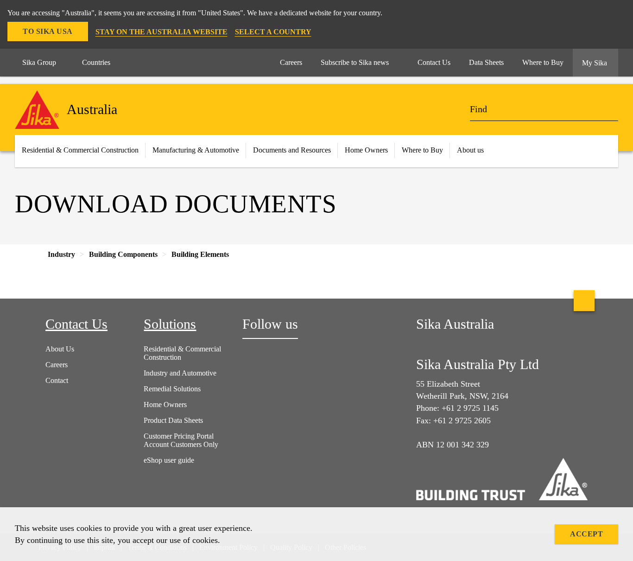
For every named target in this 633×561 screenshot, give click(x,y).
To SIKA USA (48, 31)
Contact (56, 380)
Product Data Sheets (173, 420)
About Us (59, 349)
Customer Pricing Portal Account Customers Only (181, 440)
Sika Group (39, 62)
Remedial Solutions (172, 389)
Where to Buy (422, 150)
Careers (56, 365)
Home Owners (366, 150)
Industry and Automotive (180, 373)
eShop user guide (169, 460)
